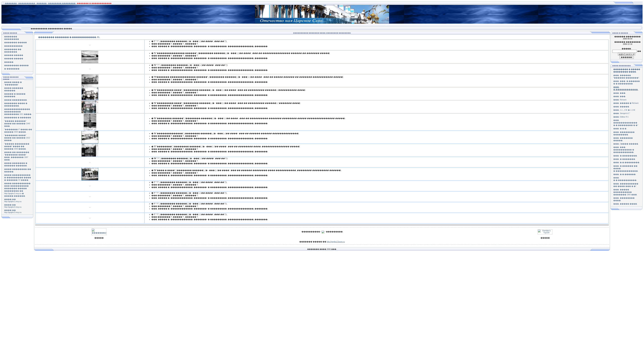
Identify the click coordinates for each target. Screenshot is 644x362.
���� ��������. (15, 100)
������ (42, 3)
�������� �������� (61, 3)
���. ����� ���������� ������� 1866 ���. (625, 192)
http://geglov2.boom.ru (336, 242)
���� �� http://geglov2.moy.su (12, 206)
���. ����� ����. (625, 204)
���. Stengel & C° (621, 113)
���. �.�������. (624, 159)
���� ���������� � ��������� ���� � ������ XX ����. (17, 177)
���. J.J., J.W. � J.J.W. (624, 110)
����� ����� (13, 55)
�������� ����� (16, 65)
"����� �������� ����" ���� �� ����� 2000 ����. (16, 146)
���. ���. (619, 93)
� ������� (11, 69)
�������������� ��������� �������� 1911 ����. (18, 111)
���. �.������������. (625, 88)
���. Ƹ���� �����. (626, 144)
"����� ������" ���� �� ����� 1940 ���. (17, 123)
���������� (26, 3)
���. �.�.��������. (626, 162)
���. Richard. (620, 100)
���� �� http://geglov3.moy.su (12, 211)
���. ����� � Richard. (626, 103)
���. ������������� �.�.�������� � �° (625, 122)
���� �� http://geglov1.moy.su (12, 200)
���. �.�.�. (620, 129)
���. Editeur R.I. (621, 117)
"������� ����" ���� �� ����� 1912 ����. (17, 137)
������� (11, 3)
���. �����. (621, 107)
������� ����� (15, 42)
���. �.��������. (625, 156)
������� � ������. (18, 117)
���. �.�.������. (624, 174)
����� (8, 62)
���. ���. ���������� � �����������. (623, 149)
